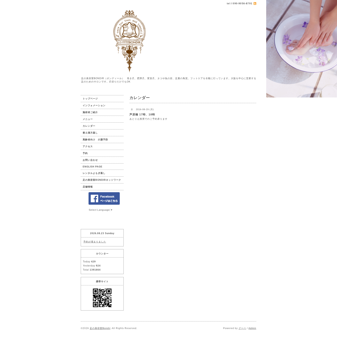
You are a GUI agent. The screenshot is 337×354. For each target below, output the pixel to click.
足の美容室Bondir (100, 328)
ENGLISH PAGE (92, 166)
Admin (252, 328)
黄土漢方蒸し (90, 132)
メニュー (88, 119)
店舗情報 (88, 186)
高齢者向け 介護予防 (95, 139)
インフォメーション (94, 105)
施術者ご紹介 (90, 112)
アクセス (88, 146)
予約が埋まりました (94, 241)
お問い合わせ (90, 160)
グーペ (242, 328)
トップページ (90, 98)
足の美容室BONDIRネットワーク (102, 180)
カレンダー (89, 126)
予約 (85, 153)
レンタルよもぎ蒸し (94, 173)
